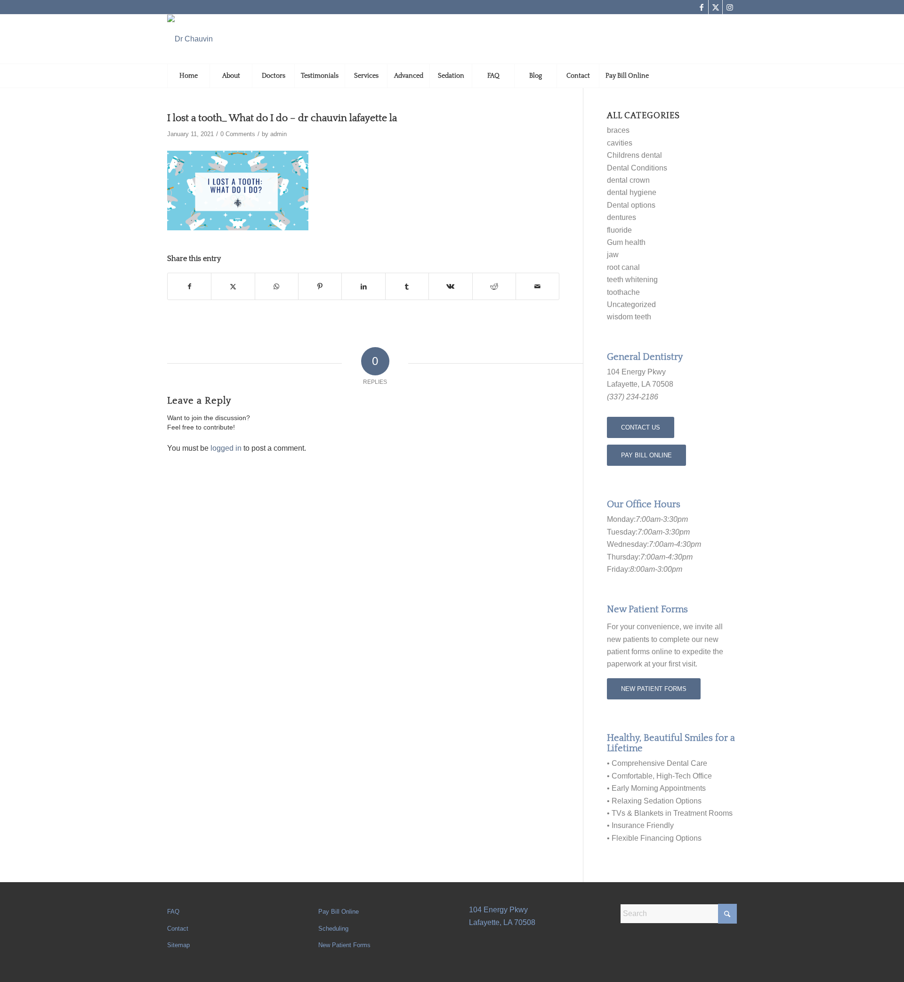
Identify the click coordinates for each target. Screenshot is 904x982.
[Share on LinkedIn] (363, 286)
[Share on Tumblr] (407, 286)
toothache (623, 292)
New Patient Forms (344, 945)
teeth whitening (632, 280)
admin (278, 134)
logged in (226, 448)
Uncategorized (631, 304)
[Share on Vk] (450, 286)
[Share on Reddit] (494, 286)
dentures (621, 217)
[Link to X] (715, 7)
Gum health (626, 242)
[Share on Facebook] (189, 286)
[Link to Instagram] (730, 7)
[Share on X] (232, 286)
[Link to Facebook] (701, 7)
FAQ (173, 911)
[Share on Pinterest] (320, 286)
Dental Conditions (637, 168)
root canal (623, 267)
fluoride (619, 230)
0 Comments (237, 134)
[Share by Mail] (537, 286)
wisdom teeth (629, 317)
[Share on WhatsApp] (276, 286)
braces (618, 130)
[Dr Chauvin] (190, 39)
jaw (613, 255)
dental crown (628, 180)
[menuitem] (188, 76)
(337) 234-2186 (632, 397)
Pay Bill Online (338, 911)
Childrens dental (634, 155)
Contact (177, 928)
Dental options (631, 205)
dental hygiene (631, 192)
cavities (619, 143)
